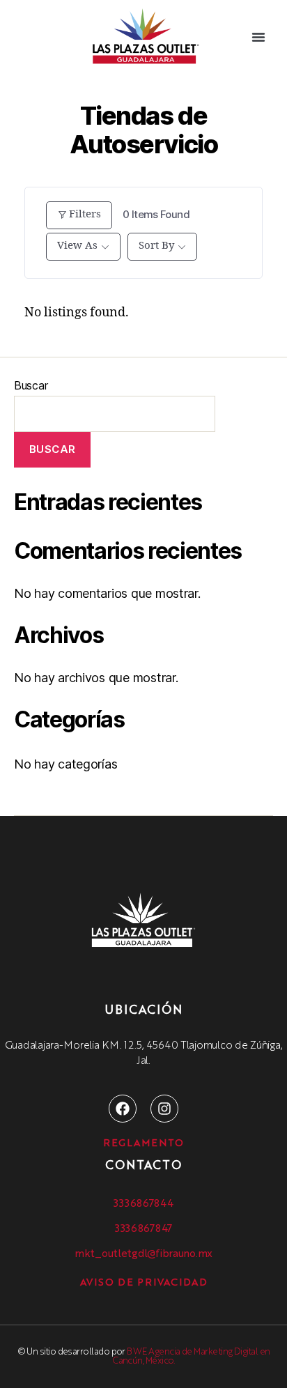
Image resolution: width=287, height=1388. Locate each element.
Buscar (30, 385)
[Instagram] (164, 1109)
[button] (258, 36)
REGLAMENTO (143, 1143)
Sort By (156, 245)
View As (77, 245)
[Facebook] (123, 1109)
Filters (85, 214)
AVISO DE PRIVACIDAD (144, 1283)
